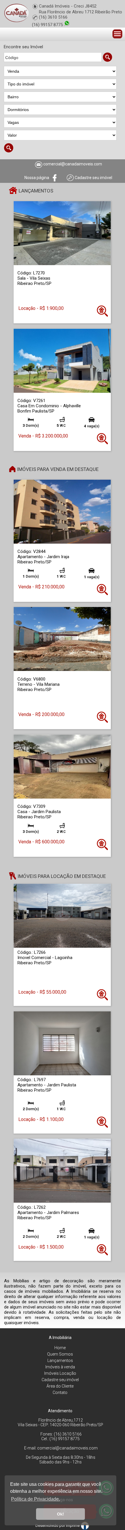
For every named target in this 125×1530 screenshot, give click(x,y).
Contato (60, 1392)
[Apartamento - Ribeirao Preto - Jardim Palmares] (62, 1170)
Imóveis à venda (60, 1367)
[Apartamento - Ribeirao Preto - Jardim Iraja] (62, 511)
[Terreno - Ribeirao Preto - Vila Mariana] (62, 638)
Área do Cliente (60, 1386)
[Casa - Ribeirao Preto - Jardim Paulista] (62, 766)
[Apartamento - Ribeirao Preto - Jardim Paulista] (62, 1043)
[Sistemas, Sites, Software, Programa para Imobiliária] (85, 1525)
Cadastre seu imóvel (60, 1379)
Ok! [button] (60, 1514)
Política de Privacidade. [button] (35, 1499)
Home (60, 1347)
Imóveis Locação (60, 1373)
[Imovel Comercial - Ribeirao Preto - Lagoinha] (62, 915)
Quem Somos (60, 1354)
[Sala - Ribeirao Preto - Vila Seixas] (62, 233)
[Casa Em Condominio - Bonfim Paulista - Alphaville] (62, 360)
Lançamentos (60, 1360)
